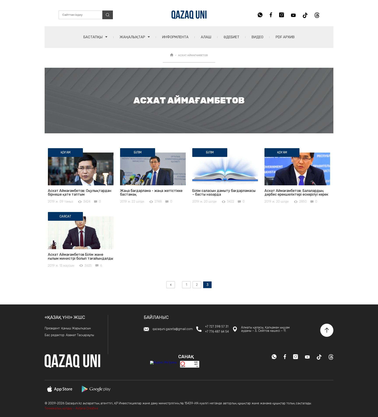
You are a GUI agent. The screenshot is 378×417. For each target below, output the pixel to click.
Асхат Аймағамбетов (193, 55)
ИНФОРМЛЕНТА (175, 37)
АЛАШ (206, 37)
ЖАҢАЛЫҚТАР (133, 37)
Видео (257, 37)
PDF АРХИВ (285, 37)
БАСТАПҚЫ (93, 37)
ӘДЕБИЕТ (231, 37)
